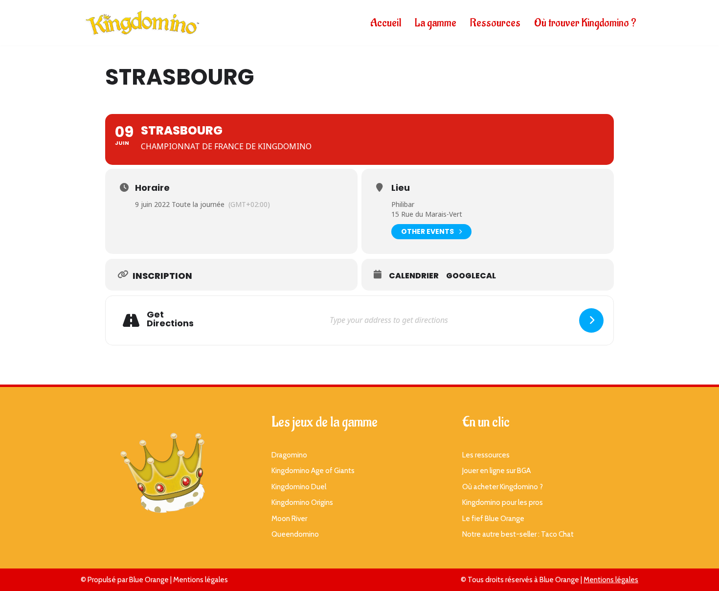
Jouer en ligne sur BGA (496, 470)
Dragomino (289, 455)
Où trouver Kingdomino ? (585, 23)
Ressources (495, 23)
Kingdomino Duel (298, 486)
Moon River (289, 518)
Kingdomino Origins (302, 502)
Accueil (385, 23)
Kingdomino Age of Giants (313, 470)
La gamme (435, 23)
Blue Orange (149, 579)
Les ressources (486, 455)
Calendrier (414, 276)
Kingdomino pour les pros (502, 502)
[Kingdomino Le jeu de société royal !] (142, 23)
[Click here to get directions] (591, 320)
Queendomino (295, 534)
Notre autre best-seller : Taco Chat (518, 534)
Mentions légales (200, 579)
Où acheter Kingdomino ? (502, 486)
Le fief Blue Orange (493, 518)
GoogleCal (471, 276)
